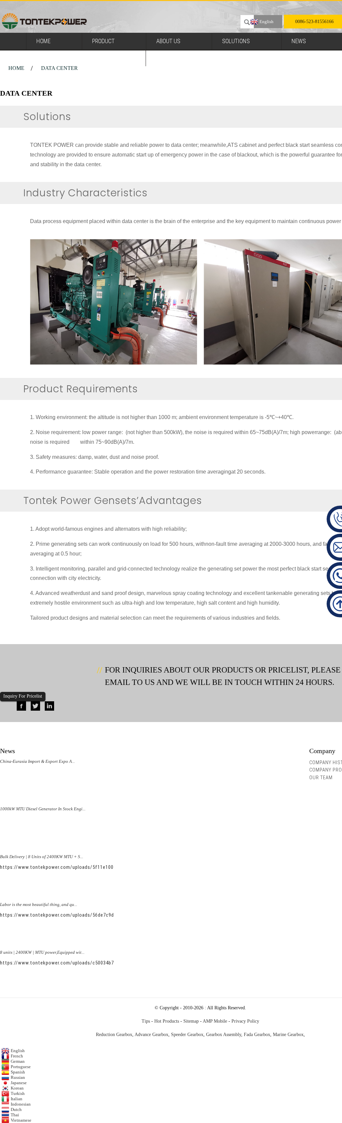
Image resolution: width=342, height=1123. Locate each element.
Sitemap (191, 1021)
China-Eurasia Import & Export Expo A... (37, 761)
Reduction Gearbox (114, 1034)
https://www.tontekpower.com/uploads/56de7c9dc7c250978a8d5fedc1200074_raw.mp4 (99, 915)
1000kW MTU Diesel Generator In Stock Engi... (43, 808)
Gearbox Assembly (223, 1034)
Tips (146, 1021)
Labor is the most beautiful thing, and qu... (38, 904)
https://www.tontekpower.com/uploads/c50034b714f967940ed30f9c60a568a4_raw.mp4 (99, 963)
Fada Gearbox (257, 1034)
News (299, 40)
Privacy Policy (245, 1021)
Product (103, 40)
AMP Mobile (215, 1021)
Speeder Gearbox (187, 1034)
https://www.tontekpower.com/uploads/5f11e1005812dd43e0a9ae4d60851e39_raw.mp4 (99, 867)
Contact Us (171, 57)
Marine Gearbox (288, 1034)
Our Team (321, 778)
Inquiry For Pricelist (22, 696)
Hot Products (166, 1021)
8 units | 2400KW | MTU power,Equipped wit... (42, 952)
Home (43, 40)
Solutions (236, 40)
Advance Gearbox (151, 1034)
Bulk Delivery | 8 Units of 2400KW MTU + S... (41, 856)
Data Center (59, 68)
